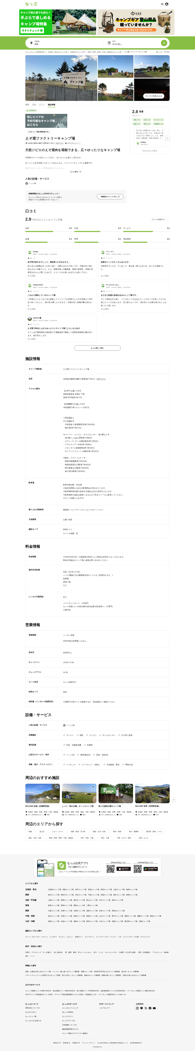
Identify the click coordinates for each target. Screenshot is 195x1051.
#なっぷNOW (67, 1012)
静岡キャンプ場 (66, 905)
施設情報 (51, 105)
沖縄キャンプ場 (144, 921)
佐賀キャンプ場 (66, 921)
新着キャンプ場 (86, 972)
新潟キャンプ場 (79, 900)
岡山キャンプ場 (53, 916)
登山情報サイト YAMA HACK (63, 991)
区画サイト (79, 937)
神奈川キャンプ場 (67, 895)
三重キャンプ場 (92, 905)
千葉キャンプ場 (93, 895)
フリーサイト (89, 937)
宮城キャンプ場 (93, 889)
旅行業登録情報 (135, 1043)
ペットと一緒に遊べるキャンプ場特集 (65, 972)
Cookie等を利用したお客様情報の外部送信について (112, 1043)
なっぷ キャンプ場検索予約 (35, 52)
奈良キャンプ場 (104, 911)
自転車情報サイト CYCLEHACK (112, 991)
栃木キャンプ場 (119, 895)
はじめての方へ (30, 1012)
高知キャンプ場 (155, 916)
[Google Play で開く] (151, 869)
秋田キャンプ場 (106, 889)
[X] (145, 1008)
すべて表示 (32, 276)
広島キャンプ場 (66, 916)
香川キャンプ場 (117, 916)
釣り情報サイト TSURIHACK (87, 991)
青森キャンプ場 (68, 889)
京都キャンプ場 (79, 911)
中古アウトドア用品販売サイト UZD (38, 994)
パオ (119, 937)
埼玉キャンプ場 (80, 895)
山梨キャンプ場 (53, 900)
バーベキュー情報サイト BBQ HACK (140, 991)
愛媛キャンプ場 (142, 916)
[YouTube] (154, 1008)
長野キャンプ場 (66, 900)
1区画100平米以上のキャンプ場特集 (107, 972)
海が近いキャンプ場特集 (130, 972)
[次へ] (167, 138)
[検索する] (164, 43)
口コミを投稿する (158, 219)
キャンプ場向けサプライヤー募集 (74, 1033)
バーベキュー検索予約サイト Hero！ (111, 994)
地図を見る (60, 143)
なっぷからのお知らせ (33, 1021)
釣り (95, 952)
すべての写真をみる (153, 96)
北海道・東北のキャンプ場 (57, 52)
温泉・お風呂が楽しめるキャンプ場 (38, 972)
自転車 (166, 952)
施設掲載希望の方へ (69, 1029)
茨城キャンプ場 (106, 895)
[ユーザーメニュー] (164, 4)
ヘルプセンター (104, 1008)
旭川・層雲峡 (133, 832)
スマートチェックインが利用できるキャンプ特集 (42, 975)
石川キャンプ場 (104, 900)
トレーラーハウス (102, 937)
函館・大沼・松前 (99, 832)
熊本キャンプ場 (92, 921)
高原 (70, 952)
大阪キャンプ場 (53, 911)
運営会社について (31, 1008)
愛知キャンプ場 (79, 905)
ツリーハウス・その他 (131, 937)
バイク (101, 952)
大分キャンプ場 (104, 921)
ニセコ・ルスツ (57, 832)
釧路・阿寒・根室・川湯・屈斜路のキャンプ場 (104, 52)
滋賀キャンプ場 (92, 911)
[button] (61, 262)
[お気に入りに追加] (56, 786)
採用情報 (65, 1043)
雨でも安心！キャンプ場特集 (72, 975)
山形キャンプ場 (119, 889)
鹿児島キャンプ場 (131, 921)
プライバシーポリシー (88, 1043)
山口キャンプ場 (104, 916)
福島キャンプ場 (131, 889)
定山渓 (42, 832)
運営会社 (56, 1043)
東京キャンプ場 (53, 895)
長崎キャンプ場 (79, 921)
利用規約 (75, 1043)
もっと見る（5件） (97, 348)
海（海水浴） (59, 952)
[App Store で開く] (123, 869)
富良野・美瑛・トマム (154, 832)
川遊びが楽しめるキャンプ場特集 (134, 975)
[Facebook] (150, 1008)
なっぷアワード (67, 1021)
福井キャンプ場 (117, 900)
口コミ (42, 105)
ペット (32, 956)
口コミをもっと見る (150, 150)
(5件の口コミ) (75, 143)
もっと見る (74, 172)
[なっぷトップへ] (31, 4)
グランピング (145, 937)
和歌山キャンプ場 (118, 911)
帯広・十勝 (105, 838)
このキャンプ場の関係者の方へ (39, 132)
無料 (74, 952)
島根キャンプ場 (92, 916)
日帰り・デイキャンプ (33, 952)
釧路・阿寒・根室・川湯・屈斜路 (61, 838)
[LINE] (141, 1008)
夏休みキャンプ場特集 (92, 975)
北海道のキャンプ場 (77, 52)
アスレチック (157, 952)
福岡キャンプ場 (53, 921)
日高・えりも (143, 838)
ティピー (113, 937)
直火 (27, 956)
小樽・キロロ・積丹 (124, 838)
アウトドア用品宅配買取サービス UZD (68, 994)
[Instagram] (137, 1008)
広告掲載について (68, 1025)
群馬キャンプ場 (131, 895)
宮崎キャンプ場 (117, 921)
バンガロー (53, 937)
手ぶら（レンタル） (85, 952)
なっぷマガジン (67, 1016)
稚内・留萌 (117, 832)
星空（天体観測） (144, 952)
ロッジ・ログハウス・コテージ (36, 937)
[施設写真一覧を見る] (61, 78)
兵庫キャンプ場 (66, 911)
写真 (34, 105)
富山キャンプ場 (92, 900)
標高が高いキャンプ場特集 (111, 975)
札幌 (30, 832)
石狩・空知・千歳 (87, 838)
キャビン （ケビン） (66, 937)
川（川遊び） (47, 952)
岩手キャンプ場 (80, 889)
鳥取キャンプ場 (79, 916)
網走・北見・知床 (35, 838)
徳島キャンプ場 (130, 916)
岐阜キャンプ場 (53, 905)
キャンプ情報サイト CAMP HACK (37, 991)
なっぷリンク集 (30, 1016)
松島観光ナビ (90, 994)
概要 (27, 105)
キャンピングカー (111, 952)
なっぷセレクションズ (70, 1008)
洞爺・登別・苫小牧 (78, 832)
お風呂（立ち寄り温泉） (128, 952)
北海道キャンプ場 (54, 889)
